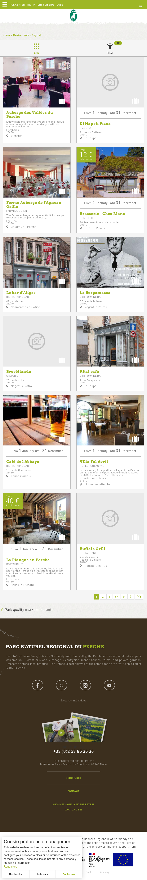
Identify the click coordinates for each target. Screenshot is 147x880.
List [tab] (36, 52)
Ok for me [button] (69, 874)
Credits (90, 872)
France (99, 859)
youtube (109, 685)
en (140, 6)
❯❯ (139, 596)
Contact (74, 791)
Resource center (13, 4)
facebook (37, 685)
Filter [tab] (110, 52)
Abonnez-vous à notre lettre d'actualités (73, 807)
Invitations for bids (40, 4)
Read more (10, 866)
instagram (85, 685)
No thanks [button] (15, 874)
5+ (116, 596)
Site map (104, 872)
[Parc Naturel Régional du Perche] (73, 16)
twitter (61, 685)
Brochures (73, 778)
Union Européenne (122, 859)
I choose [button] (42, 874)
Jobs (60, 4)
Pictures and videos (73, 700)
